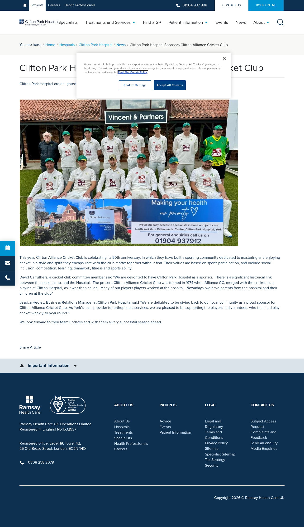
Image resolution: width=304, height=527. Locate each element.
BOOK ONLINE (266, 5)
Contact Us (231, 5)
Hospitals (67, 45)
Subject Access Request (263, 424)
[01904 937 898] (7, 278)
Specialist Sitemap (220, 454)
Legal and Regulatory (214, 424)
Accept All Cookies (170, 85)
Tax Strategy (215, 459)
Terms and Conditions (214, 435)
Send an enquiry (264, 443)
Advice (165, 421)
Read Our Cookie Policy (132, 72)
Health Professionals (80, 5)
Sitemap (211, 448)
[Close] (224, 58)
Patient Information (175, 432)
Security (211, 465)
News (121, 45)
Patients (37, 5)
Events (165, 427)
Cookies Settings (135, 85)
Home (50, 45)
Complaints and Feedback (263, 435)
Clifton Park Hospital (95, 45)
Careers (54, 5)
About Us (122, 421)
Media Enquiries (264, 448)
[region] (153, 75)
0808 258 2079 (41, 462)
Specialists (123, 438)
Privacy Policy (216, 443)
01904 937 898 (194, 5)
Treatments (123, 432)
